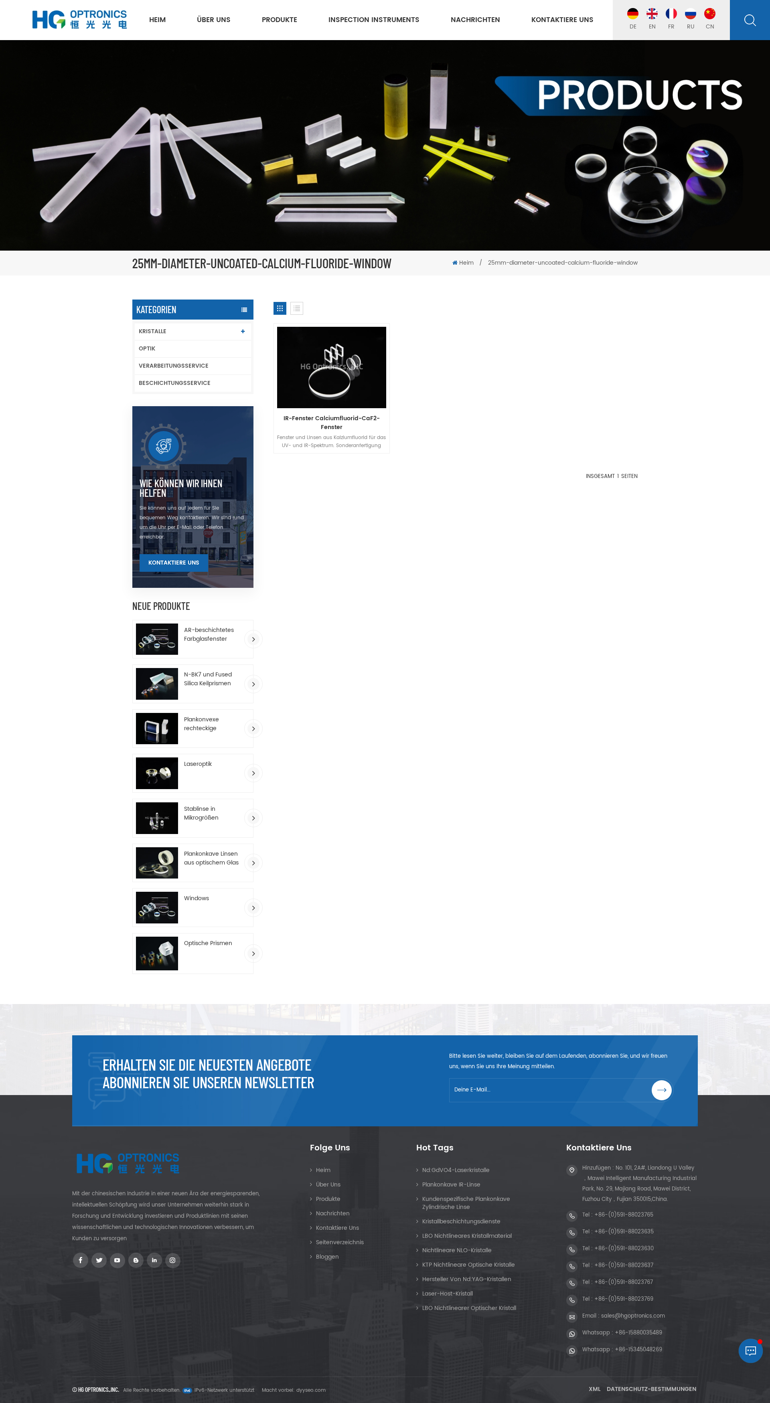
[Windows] (157, 907)
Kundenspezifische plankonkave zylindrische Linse (466, 1203)
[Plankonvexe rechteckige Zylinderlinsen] (157, 728)
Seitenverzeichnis (340, 1242)
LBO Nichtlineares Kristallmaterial (467, 1236)
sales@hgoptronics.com (633, 1316)
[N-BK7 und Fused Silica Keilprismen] (157, 684)
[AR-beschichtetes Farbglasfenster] (157, 639)
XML (594, 1389)
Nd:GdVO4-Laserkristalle (456, 1170)
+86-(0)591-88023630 (624, 1249)
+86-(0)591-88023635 (624, 1232)
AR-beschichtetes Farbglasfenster (209, 635)
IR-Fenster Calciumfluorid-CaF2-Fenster (332, 423)
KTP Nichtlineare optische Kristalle (468, 1264)
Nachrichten (475, 20)
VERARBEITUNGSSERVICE (174, 365)
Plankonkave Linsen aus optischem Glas (211, 858)
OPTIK (147, 348)
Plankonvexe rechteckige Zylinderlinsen (203, 724)
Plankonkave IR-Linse (451, 1184)
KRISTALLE (152, 331)
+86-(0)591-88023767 (623, 1282)
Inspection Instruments (373, 20)
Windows (196, 898)
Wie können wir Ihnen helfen (181, 488)
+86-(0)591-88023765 (623, 1215)
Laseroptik (198, 764)
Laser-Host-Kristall (447, 1293)
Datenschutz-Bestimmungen (651, 1389)
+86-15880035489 (638, 1333)
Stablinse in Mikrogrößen (201, 813)
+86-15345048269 (638, 1350)
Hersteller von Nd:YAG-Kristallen (466, 1279)
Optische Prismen (208, 943)
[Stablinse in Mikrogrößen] (157, 818)
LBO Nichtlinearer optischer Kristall (469, 1308)
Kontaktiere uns (562, 20)
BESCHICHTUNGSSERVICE (175, 383)
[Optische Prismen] (157, 953)
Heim (157, 20)
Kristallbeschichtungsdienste (461, 1221)
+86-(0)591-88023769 (623, 1299)
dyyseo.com (311, 1390)
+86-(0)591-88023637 (623, 1265)
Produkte (279, 20)
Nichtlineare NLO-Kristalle (457, 1250)
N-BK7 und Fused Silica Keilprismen (208, 679)
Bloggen (327, 1256)
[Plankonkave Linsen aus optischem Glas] (157, 863)
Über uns (214, 20)
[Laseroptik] (157, 773)
